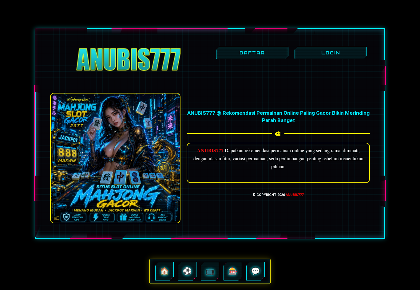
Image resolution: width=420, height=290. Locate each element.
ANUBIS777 (294, 195)
